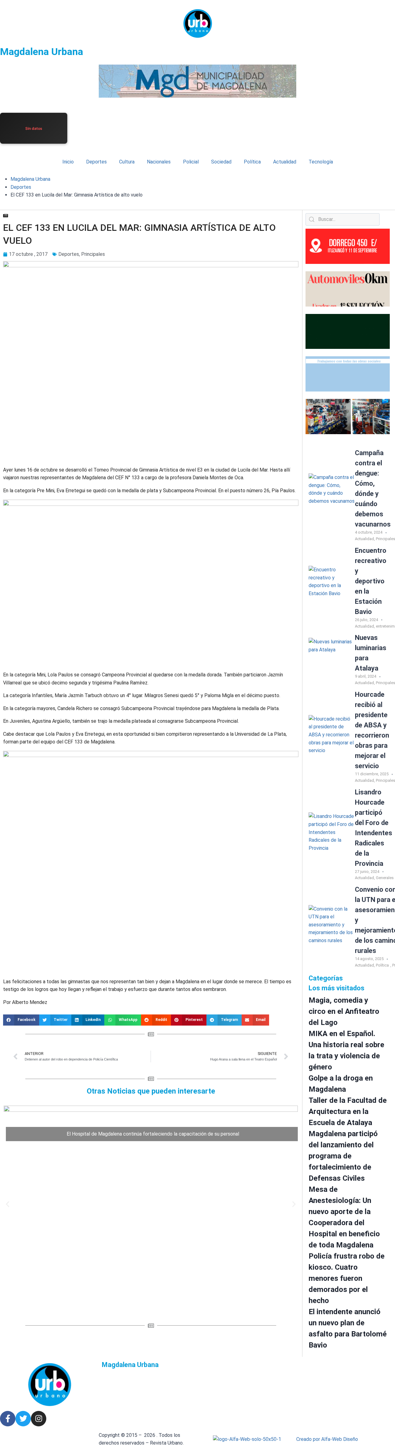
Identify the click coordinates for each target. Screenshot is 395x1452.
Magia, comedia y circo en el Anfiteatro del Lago (344, 1011)
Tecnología (321, 162)
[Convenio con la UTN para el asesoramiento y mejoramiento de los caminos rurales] (332, 928)
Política (252, 162)
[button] (21, 1020)
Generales (385, 877)
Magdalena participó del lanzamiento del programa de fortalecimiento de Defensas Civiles (343, 1156)
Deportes (96, 162)
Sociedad (221, 162)
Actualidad (284, 162)
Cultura (127, 162)
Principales (93, 254)
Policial (191, 162)
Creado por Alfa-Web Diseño (327, 1439)
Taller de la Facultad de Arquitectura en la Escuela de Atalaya (348, 1111)
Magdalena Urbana (41, 51)
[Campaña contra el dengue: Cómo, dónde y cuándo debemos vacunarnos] (332, 496)
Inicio (68, 162)
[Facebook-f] (7, 1418)
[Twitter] (23, 1418)
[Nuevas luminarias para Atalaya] (332, 661)
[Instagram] (38, 1418)
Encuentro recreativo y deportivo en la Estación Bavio (370, 581)
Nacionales (159, 162)
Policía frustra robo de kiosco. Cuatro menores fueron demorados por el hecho (347, 1278)
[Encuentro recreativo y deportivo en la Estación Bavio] (332, 589)
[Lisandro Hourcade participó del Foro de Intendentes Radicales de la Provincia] (332, 835)
